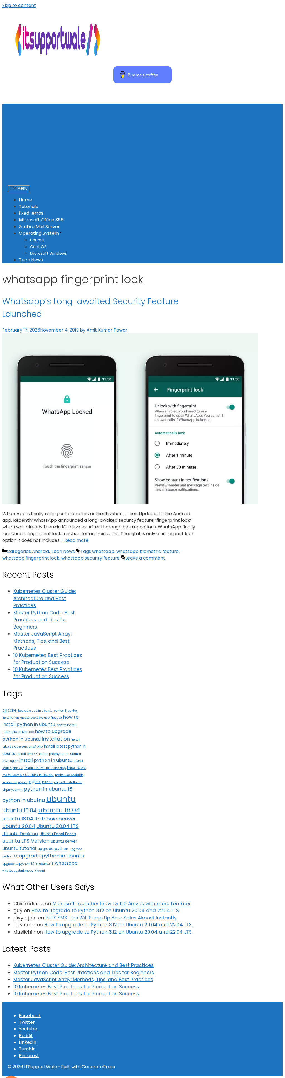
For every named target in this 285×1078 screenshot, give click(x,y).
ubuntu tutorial (19, 848)
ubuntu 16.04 (19, 810)
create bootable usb (35, 718)
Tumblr (27, 1049)
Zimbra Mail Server (39, 226)
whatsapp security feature (90, 558)
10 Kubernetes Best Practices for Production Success (47, 659)
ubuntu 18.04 (59, 810)
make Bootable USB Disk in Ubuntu (28, 775)
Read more (76, 540)
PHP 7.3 (47, 782)
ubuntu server (64, 841)
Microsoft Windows (48, 253)
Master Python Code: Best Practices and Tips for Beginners (44, 619)
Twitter (27, 1022)
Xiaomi (40, 871)
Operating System (39, 233)
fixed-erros (31, 213)
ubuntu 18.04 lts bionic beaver (39, 818)
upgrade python (53, 848)
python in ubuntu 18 (48, 788)
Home (25, 200)
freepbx (56, 718)
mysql (22, 782)
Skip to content (19, 5)
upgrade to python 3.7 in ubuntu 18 (27, 864)
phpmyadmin (12, 790)
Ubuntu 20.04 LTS (57, 826)
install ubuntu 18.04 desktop (45, 768)
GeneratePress (98, 1067)
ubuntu (61, 799)
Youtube (28, 1029)
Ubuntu (37, 240)
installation (56, 738)
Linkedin (27, 1042)
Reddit (26, 1035)
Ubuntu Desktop (20, 833)
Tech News (31, 260)
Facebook (30, 1015)
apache (9, 710)
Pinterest (29, 1055)
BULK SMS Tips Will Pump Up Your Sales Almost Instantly (111, 917)
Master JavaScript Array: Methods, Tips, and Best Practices (42, 641)
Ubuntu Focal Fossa (58, 834)
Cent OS (38, 246)
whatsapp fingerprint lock (30, 558)
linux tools (76, 767)
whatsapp (103, 551)
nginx (35, 781)
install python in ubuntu (45, 760)
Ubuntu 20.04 (18, 826)
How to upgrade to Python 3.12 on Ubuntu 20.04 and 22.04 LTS (105, 910)
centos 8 (60, 711)
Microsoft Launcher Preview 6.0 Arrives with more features (122, 903)
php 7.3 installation (68, 782)
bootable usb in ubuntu (35, 711)
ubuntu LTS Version (26, 840)
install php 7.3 (27, 754)
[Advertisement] (142, 143)
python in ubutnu (23, 800)
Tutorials (28, 206)
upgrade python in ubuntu (51, 855)
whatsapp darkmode (17, 871)
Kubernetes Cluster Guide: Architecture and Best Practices (44, 598)
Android (40, 551)
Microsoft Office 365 (41, 220)
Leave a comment (145, 558)
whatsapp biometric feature (147, 551)
